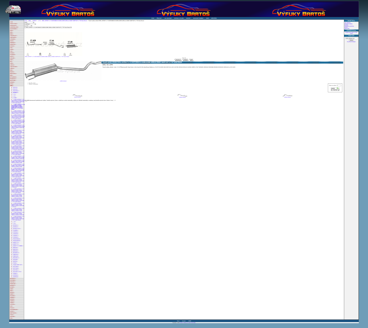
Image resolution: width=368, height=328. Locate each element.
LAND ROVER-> (14, 66)
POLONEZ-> (13, 280)
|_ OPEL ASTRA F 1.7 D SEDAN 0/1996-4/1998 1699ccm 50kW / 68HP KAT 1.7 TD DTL (17, 185)
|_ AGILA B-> (14, 89)
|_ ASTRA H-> (14, 226)
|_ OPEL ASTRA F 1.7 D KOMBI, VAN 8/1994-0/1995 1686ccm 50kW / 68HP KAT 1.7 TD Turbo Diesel (17, 170)
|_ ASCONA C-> (15, 90)
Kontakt (188, 18)
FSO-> (11, 51)
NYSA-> (12, 83)
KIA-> (11, 61)
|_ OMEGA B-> (15, 256)
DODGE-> (12, 46)
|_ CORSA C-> (15, 235)
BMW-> (11, 34)
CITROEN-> (13, 39)
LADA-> (12, 63)
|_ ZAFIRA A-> (14, 275)
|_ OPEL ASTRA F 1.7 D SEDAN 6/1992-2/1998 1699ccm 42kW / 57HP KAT (17, 213)
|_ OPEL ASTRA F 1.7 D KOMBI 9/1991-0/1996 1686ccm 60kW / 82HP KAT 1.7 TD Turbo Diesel (17, 153)
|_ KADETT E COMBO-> (17, 245)
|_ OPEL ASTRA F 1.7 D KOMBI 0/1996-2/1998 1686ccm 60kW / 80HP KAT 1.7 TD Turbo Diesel (17, 137)
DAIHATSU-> (13, 44)
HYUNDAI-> (13, 54)
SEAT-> (11, 290)
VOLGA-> (12, 307)
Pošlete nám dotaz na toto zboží (351, 33)
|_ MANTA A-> (14, 247)
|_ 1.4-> (13, 94)
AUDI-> (11, 30)
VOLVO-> (12, 311)
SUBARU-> (12, 297)
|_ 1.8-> (13, 221)
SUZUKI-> (12, 299)
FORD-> (12, 49)
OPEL (29, 20)
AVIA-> (11, 32)
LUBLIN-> (12, 68)
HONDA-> (12, 52)
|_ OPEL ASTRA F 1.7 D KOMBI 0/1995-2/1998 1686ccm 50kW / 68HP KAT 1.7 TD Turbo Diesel (17, 132)
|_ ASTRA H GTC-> (16, 228)
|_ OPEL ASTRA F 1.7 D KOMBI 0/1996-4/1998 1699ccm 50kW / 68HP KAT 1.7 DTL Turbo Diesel (17, 142)
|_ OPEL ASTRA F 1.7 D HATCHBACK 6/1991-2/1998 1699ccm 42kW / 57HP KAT (18, 112)
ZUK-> (11, 318)
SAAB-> (12, 288)
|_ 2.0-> (13, 223)
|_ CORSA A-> (14, 232)
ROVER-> (12, 287)
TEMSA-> (12, 302)
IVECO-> (12, 56)
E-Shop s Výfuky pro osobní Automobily (187, 322)
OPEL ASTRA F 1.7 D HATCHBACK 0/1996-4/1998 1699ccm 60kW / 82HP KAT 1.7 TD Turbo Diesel (64, 20)
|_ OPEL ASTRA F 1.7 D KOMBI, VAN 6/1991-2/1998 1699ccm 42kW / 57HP (17, 161)
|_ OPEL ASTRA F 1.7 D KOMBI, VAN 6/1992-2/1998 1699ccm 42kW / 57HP (17, 165)
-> (12, 85)
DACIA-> (12, 40)
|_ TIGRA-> (14, 263)
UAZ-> (11, 306)
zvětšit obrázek (77, 97)
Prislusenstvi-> (13, 25)
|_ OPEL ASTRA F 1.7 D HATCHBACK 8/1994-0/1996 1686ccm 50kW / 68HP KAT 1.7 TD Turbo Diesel (18, 116)
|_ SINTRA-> (14, 261)
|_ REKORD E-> (15, 257)
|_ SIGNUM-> (14, 259)
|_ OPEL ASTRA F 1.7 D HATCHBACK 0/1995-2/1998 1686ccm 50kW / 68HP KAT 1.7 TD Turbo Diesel (18, 101)
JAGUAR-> (12, 58)
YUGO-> (12, 314)
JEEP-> (12, 59)
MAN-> (11, 70)
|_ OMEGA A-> (15, 254)
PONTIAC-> (13, 282)
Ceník (11, 21)
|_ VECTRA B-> (15, 268)
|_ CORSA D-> (15, 237)
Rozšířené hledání (351, 41)
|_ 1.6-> (13, 96)
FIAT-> (11, 47)
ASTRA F (34, 20)
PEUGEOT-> (13, 278)
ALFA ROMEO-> (14, 28)
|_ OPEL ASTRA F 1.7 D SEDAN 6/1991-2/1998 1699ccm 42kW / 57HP (17, 195)
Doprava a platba (179, 18)
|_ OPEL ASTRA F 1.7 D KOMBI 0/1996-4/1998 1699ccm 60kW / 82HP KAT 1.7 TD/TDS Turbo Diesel (17, 147)
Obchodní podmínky (198, 18)
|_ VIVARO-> (14, 273)
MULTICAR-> (13, 80)
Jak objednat (168, 18)
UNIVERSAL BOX (14, 27)
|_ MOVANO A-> (15, 252)
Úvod (152, 18)
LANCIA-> (12, 65)
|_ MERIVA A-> (15, 251)
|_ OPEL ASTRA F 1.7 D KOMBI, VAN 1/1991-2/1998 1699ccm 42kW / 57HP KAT (17, 157)
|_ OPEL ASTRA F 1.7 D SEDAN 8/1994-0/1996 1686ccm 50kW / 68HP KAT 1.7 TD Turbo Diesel (17, 218)
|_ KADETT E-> (15, 244)
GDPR (207, 18)
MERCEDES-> (13, 73)
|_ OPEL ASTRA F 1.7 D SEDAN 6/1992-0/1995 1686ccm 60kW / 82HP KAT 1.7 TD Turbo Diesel (17, 200)
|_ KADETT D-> (15, 242)
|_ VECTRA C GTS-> (16, 271)
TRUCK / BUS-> (14, 23)
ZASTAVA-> (12, 316)
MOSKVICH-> (13, 78)
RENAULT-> (13, 285)
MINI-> (11, 75)
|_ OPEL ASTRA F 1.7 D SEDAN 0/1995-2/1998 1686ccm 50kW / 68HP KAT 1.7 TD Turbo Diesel (17, 175)
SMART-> (12, 294)
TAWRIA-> (12, 300)
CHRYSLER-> (13, 37)
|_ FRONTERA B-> (16, 240)
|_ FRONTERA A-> (16, 238)
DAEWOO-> (13, 42)
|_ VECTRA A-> (15, 266)
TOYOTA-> (12, 304)
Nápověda (214, 18)
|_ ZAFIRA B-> (15, 276)
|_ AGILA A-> (14, 87)
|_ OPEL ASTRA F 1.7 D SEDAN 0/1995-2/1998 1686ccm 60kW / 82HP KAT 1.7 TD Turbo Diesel (17, 180)
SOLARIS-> (12, 295)
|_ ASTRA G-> (14, 225)
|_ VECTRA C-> (15, 269)
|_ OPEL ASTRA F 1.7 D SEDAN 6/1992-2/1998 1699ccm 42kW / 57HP (17, 209)
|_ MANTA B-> (14, 249)
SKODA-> (12, 292)
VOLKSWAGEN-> (14, 309)
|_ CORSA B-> (15, 233)
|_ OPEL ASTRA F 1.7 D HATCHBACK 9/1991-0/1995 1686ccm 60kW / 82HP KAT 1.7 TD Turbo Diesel (18, 122)
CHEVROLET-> (13, 35)
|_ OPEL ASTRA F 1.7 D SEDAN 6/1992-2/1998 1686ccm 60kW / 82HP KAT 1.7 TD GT (17, 205)
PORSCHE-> (13, 283)
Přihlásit (159, 18)
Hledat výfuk (351, 35)
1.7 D (39, 20)
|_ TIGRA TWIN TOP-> (17, 264)
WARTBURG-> (13, 313)
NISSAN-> (12, 82)
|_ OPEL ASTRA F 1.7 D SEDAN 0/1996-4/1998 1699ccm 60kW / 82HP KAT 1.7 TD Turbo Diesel (17, 190)
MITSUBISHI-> (13, 77)
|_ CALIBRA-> (14, 230)
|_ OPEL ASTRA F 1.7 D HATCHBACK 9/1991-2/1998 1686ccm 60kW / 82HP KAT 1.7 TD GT (18, 127)
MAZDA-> (12, 71)
